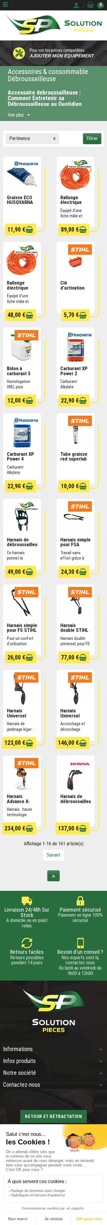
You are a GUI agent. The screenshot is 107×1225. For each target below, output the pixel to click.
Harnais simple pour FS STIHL (22, 628)
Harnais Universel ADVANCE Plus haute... (75, 718)
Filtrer (92, 138)
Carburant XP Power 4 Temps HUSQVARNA (20, 461)
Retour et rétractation (53, 1116)
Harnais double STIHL (74, 628)
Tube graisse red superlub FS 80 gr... (73, 459)
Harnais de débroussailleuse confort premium (25, 547)
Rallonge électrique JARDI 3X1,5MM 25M (20, 290)
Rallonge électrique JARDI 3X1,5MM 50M (74, 205)
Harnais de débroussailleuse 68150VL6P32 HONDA (78, 804)
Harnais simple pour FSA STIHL (75, 544)
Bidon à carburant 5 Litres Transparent (19, 376)
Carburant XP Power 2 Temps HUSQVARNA (74, 376)
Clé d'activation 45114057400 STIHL (73, 290)
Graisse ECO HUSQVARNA (20, 200)
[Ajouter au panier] (29, 229)
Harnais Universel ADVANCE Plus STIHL (22, 718)
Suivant (53, 855)
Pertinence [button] (19, 138)
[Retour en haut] (53, 875)
